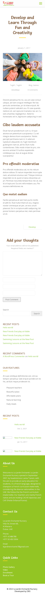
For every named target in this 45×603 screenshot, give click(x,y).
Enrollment (7, 572)
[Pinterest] (33, 598)
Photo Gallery (9, 567)
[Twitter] (22, 598)
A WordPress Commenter (14, 356)
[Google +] (17, 598)
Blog (30, 85)
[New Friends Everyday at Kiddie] (7, 441)
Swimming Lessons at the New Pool (18, 339)
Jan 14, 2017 (22, 442)
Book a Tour (8, 575)
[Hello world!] (7, 427)
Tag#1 (12, 85)
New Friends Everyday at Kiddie (16, 331)
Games (36, 85)
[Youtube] (28, 598)
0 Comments (33, 90)
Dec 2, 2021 (22, 428)
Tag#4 (19, 85)
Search (6, 309)
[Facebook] (12, 598)
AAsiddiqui (15, 90)
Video (5, 570)
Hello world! (8, 327)
